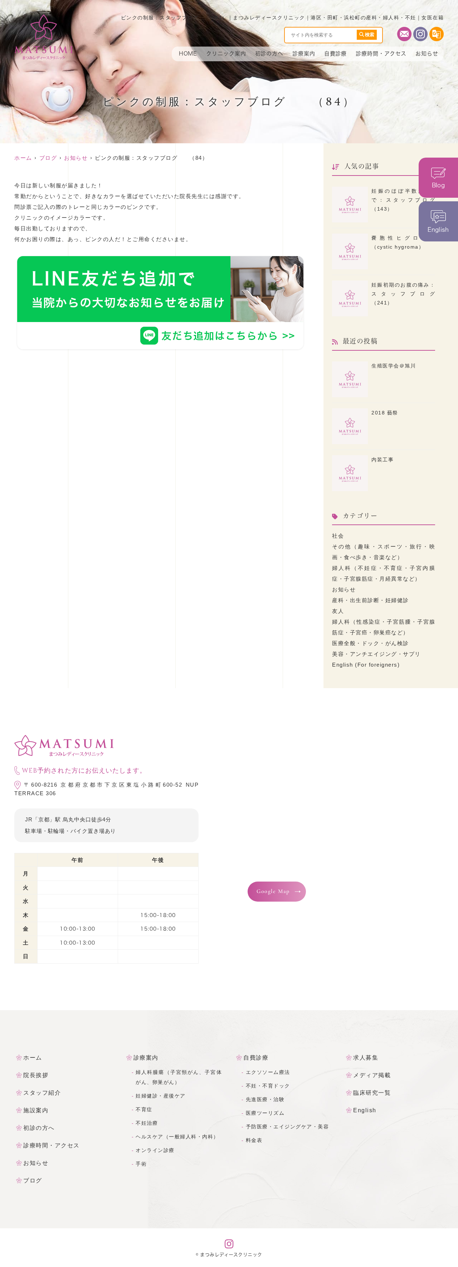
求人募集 (365, 1058)
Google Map (273, 891)
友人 (338, 611)
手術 (141, 1164)
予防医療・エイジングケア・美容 (287, 1126)
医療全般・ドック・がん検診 (370, 643)
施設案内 (35, 1110)
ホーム (32, 1058)
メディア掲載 (372, 1075)
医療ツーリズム (265, 1113)
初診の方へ (269, 53)
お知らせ (426, 53)
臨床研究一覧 (372, 1093)
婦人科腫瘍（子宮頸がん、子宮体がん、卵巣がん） (179, 1077)
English (364, 1110)
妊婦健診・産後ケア (161, 1096)
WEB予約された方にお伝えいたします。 (84, 770)
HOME (188, 53)
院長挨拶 (35, 1075)
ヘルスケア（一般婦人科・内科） (177, 1136)
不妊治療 (147, 1123)
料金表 (254, 1140)
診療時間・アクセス (381, 53)
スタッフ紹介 (42, 1093)
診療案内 (303, 53)
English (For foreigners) (366, 665)
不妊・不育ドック (268, 1086)
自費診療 (335, 53)
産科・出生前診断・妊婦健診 (370, 600)
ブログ (32, 1180)
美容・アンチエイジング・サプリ (376, 654)
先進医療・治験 (265, 1099)
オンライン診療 (155, 1150)
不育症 (144, 1109)
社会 (338, 536)
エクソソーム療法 (268, 1072)
